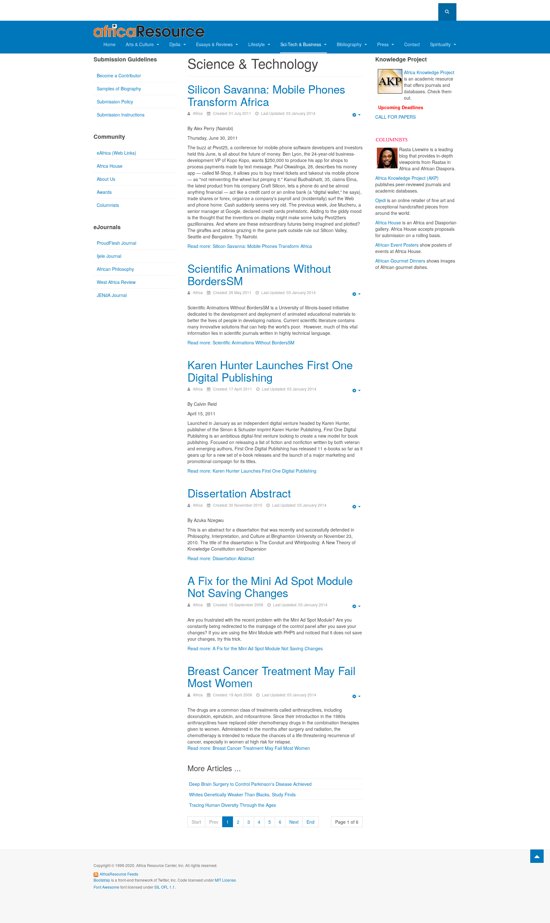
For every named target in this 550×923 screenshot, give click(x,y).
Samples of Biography (119, 88)
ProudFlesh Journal (116, 243)
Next (294, 822)
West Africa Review (116, 282)
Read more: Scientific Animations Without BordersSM (240, 342)
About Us (106, 179)
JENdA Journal (112, 295)
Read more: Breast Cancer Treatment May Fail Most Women (248, 748)
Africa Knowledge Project (429, 72)
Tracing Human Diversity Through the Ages (232, 805)
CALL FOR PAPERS (395, 117)
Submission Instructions (121, 114)
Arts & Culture (140, 44)
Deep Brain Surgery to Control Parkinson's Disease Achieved (250, 784)
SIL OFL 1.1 (164, 887)
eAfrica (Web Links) (116, 153)
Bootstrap (102, 880)
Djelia (175, 44)
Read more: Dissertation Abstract (220, 558)
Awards (104, 192)
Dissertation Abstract (239, 493)
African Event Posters (397, 245)
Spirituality (441, 44)
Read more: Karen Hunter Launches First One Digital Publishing (251, 471)
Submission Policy (115, 101)
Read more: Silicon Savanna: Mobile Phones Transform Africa (249, 246)
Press (383, 44)
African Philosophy (115, 269)
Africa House (110, 166)
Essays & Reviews (215, 44)
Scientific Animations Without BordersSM (259, 274)
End (310, 822)
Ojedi (380, 200)
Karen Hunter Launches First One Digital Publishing (270, 370)
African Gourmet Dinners (400, 260)
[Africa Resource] (149, 29)
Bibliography (350, 44)
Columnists (108, 205)
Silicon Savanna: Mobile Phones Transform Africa (266, 95)
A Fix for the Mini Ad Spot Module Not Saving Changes (270, 586)
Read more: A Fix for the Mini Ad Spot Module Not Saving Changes (255, 648)
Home (109, 44)
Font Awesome (106, 887)
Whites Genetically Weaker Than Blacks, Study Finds (242, 794)
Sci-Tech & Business (301, 44)
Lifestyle (257, 44)
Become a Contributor (119, 75)
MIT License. (226, 880)
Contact (412, 44)
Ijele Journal (109, 256)
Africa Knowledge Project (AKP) (407, 178)
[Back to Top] (537, 856)
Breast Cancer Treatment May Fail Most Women (271, 676)
